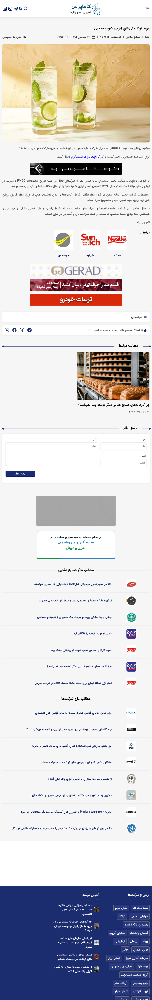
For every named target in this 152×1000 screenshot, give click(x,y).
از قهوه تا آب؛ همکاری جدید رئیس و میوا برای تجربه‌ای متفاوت (75, 600)
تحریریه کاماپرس (12, 37)
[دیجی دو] (131, 713)
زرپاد (145, 941)
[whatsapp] (7, 330)
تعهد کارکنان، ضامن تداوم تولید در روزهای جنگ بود (81, 650)
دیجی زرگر (114, 958)
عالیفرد (90, 255)
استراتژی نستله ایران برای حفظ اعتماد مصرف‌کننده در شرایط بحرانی (73, 683)
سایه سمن (63, 255)
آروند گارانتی (140, 991)
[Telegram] (15, 8)
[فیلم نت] (131, 762)
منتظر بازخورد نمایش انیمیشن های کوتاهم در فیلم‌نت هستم (76, 762)
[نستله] (117, 240)
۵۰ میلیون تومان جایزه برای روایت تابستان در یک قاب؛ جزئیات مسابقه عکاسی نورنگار (62, 828)
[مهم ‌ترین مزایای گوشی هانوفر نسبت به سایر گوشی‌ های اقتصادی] (96, 910)
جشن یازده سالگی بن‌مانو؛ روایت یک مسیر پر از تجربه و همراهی (74, 617)
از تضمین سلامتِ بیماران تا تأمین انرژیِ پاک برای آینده (80, 779)
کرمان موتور (120, 991)
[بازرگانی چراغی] (131, 729)
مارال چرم (121, 908)
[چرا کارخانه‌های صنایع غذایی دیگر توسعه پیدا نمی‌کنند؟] (113, 376)
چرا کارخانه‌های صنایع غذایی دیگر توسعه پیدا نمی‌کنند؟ (114, 404)
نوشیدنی (136, 317)
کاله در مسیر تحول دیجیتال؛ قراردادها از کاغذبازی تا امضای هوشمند (73, 584)
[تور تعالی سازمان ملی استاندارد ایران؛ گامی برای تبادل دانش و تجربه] (96, 943)
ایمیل (143, 456)
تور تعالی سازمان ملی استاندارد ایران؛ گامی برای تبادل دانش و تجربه (72, 746)
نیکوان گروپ (117, 933)
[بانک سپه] (131, 779)
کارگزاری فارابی (139, 916)
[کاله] (131, 584)
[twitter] (22, 330)
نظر (95, 439)
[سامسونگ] (131, 812)
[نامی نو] (131, 634)
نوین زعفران (140, 949)
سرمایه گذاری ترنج (136, 958)
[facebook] (14, 330)
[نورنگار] (131, 828)
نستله (117, 255)
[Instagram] (10, 8)
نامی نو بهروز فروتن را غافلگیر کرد (92, 633)
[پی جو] (131, 795)
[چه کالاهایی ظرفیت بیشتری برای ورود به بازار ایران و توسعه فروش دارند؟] (96, 926)
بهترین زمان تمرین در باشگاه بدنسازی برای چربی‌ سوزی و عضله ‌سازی (71, 795)
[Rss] (20, 8)
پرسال (133, 941)
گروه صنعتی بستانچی (134, 974)
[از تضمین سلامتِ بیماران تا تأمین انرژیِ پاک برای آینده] (96, 969)
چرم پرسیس (140, 983)
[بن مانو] (131, 617)
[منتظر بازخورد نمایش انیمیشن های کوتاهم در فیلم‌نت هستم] (96, 957)
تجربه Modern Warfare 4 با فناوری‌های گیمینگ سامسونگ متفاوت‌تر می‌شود (66, 812)
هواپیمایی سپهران (121, 966)
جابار (125, 949)
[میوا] (131, 601)
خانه (147, 37)
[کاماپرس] (86, 8)
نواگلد (122, 916)
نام (144, 439)
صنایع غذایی (133, 37)
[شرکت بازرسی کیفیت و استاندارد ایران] (131, 746)
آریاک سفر (121, 983)
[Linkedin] (4, 8)
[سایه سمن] (63, 240)
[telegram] (29, 330)
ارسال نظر (20, 474)
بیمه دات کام (140, 908)
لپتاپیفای (119, 941)
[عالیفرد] (90, 240)
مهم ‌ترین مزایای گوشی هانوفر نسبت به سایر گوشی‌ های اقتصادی (73, 713)
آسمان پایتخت (139, 933)
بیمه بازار (142, 966)
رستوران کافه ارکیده (136, 924)
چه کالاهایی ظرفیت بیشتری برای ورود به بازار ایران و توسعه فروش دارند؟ (69, 729)
